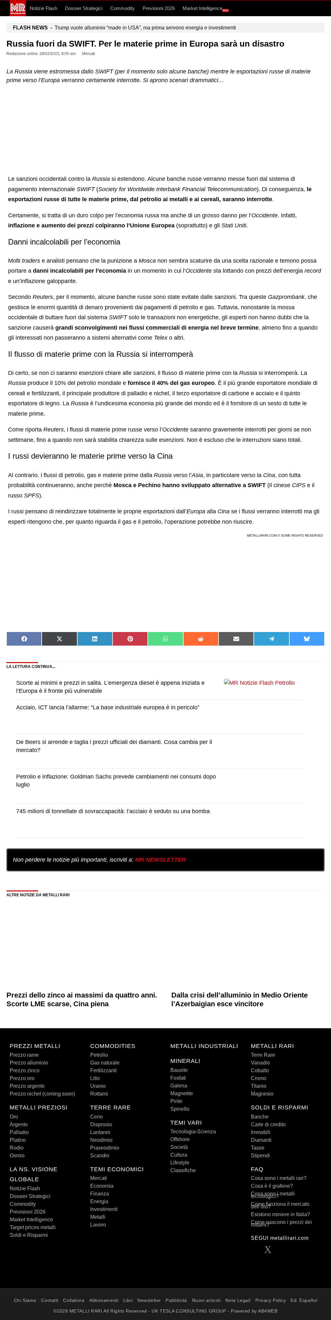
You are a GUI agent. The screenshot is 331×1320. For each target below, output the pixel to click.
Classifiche (183, 1170)
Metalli (97, 1217)
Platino (18, 1140)
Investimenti (104, 1209)
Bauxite (179, 1070)
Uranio (98, 1086)
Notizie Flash (43, 8)
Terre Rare (263, 1055)
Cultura (178, 1155)
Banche (260, 1116)
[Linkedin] (281, 1251)
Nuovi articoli (206, 1300)
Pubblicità (176, 1300)
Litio (95, 1078)
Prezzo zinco (24, 1070)
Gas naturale (105, 1062)
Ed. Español (304, 1300)
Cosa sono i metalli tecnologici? (273, 1195)
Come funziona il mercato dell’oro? (280, 1205)
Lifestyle (179, 1162)
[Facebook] (255, 1251)
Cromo (258, 1078)
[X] (268, 1251)
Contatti (49, 1300)
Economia (101, 1186)
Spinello (179, 1109)
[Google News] (255, 1263)
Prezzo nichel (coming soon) (42, 1093)
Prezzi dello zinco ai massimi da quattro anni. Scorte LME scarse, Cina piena (81, 999)
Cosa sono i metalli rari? (278, 1178)
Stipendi (260, 1155)
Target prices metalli (33, 1227)
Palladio (19, 1132)
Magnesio (262, 1093)
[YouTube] (294, 1251)
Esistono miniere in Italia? (280, 1214)
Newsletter (149, 1300)
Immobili (260, 1132)
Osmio (17, 1155)
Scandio (99, 1155)
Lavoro (98, 1224)
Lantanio (100, 1132)
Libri (128, 1300)
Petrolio (99, 1055)
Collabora (73, 1300)
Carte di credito (268, 1124)
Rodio (17, 1148)
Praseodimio (104, 1148)
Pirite (176, 1101)
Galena (178, 1085)
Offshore (180, 1139)
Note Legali (238, 1300)
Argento (19, 1124)
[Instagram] (307, 1251)
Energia (99, 1201)
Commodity (122, 8)
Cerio (96, 1116)
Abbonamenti (103, 1300)
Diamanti (261, 1140)
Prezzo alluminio (29, 1062)
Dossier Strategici (83, 8)
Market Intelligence (206, 8)
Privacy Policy (270, 1300)
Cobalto (260, 1070)
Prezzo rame (24, 1055)
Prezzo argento (27, 1086)
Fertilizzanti (103, 1070)
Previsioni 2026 (159, 8)
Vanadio (260, 1062)
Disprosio (101, 1124)
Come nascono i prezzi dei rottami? (281, 1223)
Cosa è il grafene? (272, 1186)
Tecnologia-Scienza (193, 1131)
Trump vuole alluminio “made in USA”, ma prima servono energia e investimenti (124, 27)
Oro (14, 1116)
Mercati (98, 1178)
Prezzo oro (22, 1078)
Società (179, 1147)
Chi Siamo (25, 1300)
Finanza (99, 1193)
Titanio (258, 1086)
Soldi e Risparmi (29, 1235)
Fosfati (178, 1078)
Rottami (99, 1093)
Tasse (257, 1148)
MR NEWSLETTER (160, 859)
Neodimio (101, 1140)
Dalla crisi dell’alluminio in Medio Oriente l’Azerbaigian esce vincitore (239, 999)
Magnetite (181, 1093)
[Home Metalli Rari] (18, 14)
